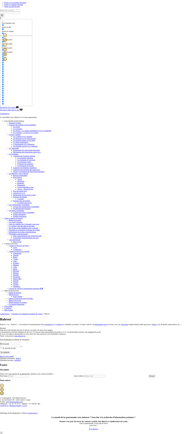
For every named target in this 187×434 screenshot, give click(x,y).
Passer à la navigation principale (15, 3)
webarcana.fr (32, 413)
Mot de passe (4, 344)
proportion (124, 324)
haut (105, 324)
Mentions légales (15, 406)
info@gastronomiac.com (14, 402)
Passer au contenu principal (13, 5)
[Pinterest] (5, 44)
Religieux (17, 360)
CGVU (24, 406)
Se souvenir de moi (9, 348)
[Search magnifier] (2, 15)
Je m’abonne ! (93, 429)
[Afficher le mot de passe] (21, 346)
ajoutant (59, 324)
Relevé (18, 358)
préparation (48, 324)
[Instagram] (93, 389)
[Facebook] (93, 385)
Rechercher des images (8, 107)
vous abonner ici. (20, 336)
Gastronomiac (5, 114)
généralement (98, 324)
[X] (93, 393)
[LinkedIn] (5, 49)
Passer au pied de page (12, 6)
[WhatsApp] (5, 54)
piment (154, 324)
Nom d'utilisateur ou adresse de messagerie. (15, 340)
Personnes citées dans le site (9, 110)
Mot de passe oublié (7, 356)
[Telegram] (5, 59)
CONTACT (4, 406)
